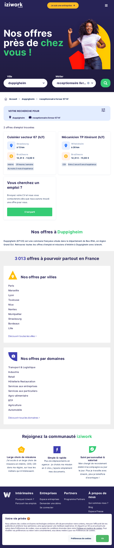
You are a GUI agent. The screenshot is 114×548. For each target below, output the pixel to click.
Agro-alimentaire (18, 395)
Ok (102, 538)
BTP (10, 400)
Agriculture (15, 405)
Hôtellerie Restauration (21, 381)
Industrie (13, 372)
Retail (11, 376)
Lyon (11, 295)
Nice (11, 304)
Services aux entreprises (22, 386)
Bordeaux (14, 323)
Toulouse (13, 299)
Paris (11, 285)
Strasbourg (15, 318)
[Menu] (106, 5)
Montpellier (15, 314)
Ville (9, 76)
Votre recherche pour (23, 111)
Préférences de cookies (81, 538)
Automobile (15, 409)
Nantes (12, 309)
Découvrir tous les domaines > (24, 417)
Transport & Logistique (21, 367)
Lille (10, 328)
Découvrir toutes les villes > (22, 336)
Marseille (13, 290)
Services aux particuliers (22, 390)
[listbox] (25, 83)
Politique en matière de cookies (89, 528)
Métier (59, 76)
